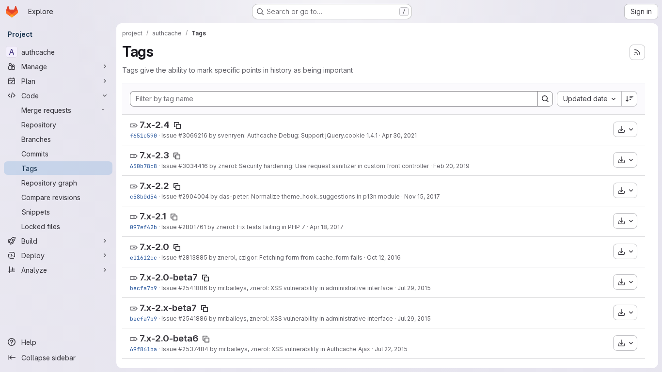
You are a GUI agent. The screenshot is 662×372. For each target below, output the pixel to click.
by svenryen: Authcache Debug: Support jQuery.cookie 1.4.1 (292, 135)
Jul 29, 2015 (414, 288)
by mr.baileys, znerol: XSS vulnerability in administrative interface (300, 288)
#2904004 (193, 196)
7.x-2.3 (154, 155)
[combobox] (589, 99)
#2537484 (193, 349)
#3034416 (193, 166)
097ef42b (143, 227)
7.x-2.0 (154, 246)
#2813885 (192, 257)
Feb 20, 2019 (451, 166)
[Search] (545, 99)
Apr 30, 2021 (399, 135)
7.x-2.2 (154, 185)
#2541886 (192, 288)
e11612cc (143, 257)
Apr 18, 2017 (327, 227)
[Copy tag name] (177, 125)
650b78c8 (143, 166)
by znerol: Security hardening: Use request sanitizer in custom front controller (318, 166)
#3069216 (192, 135)
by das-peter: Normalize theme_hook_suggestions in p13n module (304, 196)
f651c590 (143, 135)
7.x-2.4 (155, 124)
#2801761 (192, 227)
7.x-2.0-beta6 (169, 338)
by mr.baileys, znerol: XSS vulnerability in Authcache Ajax (289, 349)
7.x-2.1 (153, 216)
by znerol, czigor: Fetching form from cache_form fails (285, 257)
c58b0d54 (143, 196)
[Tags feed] (637, 52)
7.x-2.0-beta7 (169, 277)
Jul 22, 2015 (391, 349)
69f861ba (143, 349)
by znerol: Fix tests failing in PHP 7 (255, 227)
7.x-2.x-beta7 (168, 307)
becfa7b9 (143, 288)
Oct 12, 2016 (384, 257)
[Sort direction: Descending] (629, 99)
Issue (169, 135)
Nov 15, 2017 (422, 196)
